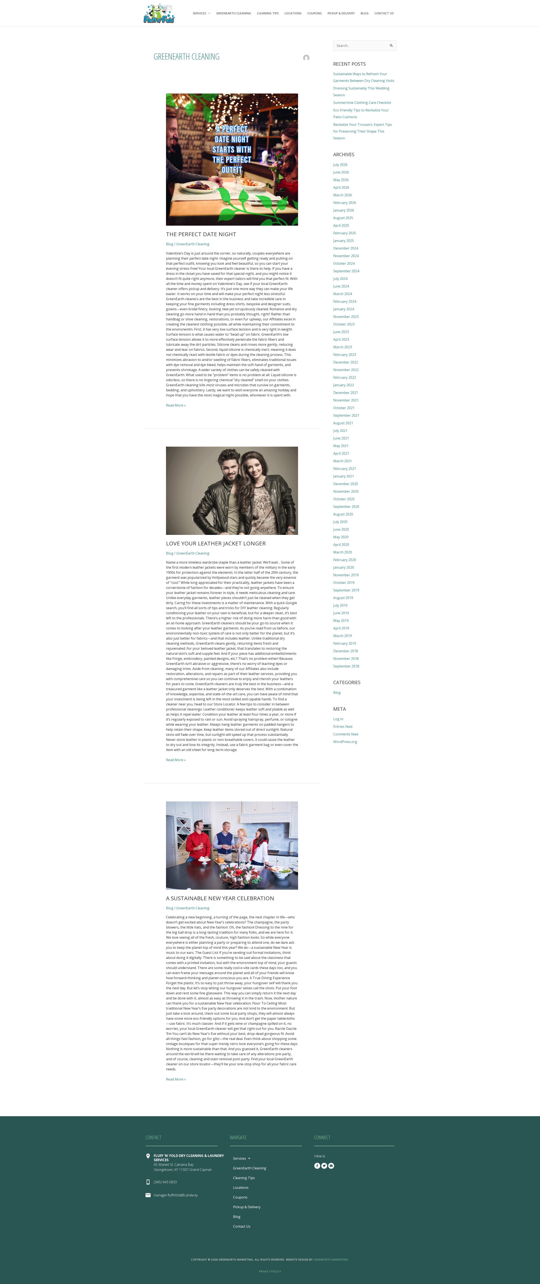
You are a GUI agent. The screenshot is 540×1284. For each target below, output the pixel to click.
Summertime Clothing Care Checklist (362, 102)
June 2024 (341, 286)
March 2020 (342, 552)
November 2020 (346, 491)
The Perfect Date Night (201, 234)
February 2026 (344, 202)
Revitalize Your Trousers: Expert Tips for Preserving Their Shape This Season (362, 131)
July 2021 (340, 430)
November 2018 (346, 658)
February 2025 (344, 233)
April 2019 (341, 628)
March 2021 (342, 461)
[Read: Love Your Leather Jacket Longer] (232, 491)
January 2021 (343, 476)
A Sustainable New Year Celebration (220, 898)
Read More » (176, 405)
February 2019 (344, 643)
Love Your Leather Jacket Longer (216, 543)
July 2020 (340, 521)
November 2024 (346, 256)
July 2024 (340, 278)
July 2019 (340, 605)
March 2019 (342, 635)
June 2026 (341, 172)
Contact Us (384, 13)
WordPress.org (345, 741)
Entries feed (342, 726)
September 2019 (346, 590)
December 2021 (345, 392)
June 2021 (341, 438)
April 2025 (341, 225)
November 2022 (346, 369)
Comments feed (345, 734)
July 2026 (340, 164)
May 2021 (340, 445)
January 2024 (343, 309)
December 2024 (345, 248)
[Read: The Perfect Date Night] (232, 160)
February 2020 (344, 559)
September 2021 (346, 415)
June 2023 (341, 331)
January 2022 (343, 385)
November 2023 (346, 316)
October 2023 (344, 324)
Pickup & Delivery (341, 13)
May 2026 (340, 180)
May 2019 (340, 620)
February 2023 (344, 354)
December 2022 (345, 362)
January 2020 (343, 567)
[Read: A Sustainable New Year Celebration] (232, 845)
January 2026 (343, 210)
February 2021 (344, 468)
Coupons (314, 13)
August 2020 (343, 514)
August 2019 (343, 597)
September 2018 (346, 666)
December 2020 (345, 483)
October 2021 (344, 407)
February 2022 (344, 377)
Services (199, 13)
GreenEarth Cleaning (233, 13)
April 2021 (341, 453)
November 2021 (346, 400)
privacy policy (270, 1271)
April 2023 (341, 339)
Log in (338, 719)
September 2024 (346, 271)
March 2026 (342, 195)
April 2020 (341, 544)
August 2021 (343, 423)
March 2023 (342, 347)
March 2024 (342, 294)
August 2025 (343, 218)
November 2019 (346, 575)
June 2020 (341, 529)
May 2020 (340, 537)
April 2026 (341, 187)
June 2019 (341, 613)
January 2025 (343, 240)
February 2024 (344, 301)
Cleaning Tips (268, 13)
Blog (365, 13)
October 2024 (344, 263)
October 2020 (344, 499)
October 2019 (344, 582)
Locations (293, 13)
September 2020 (346, 506)
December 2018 (345, 651)
